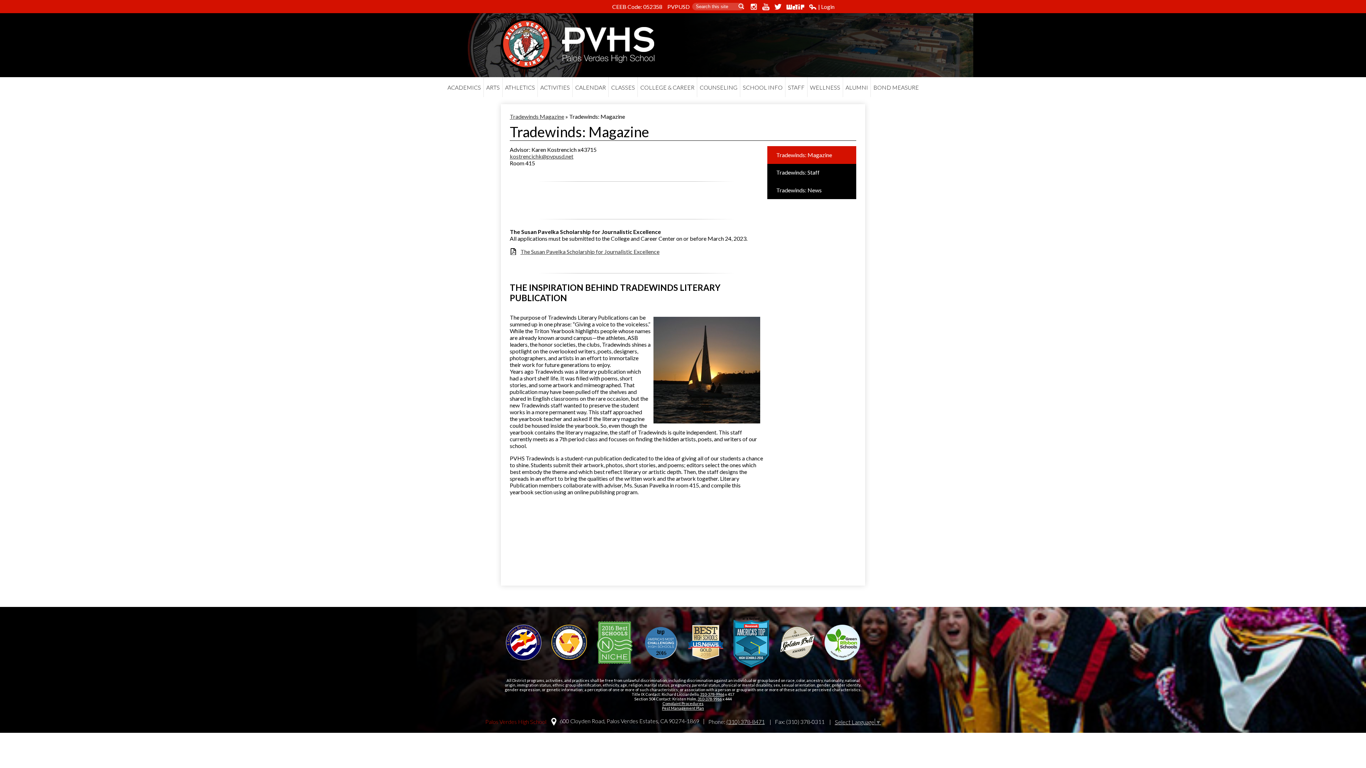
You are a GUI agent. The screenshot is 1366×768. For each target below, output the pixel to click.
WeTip (795, 6)
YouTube (765, 6)
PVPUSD (678, 6)
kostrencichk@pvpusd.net (541, 156)
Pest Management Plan (683, 708)
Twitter (778, 6)
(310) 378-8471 (745, 721)
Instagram (753, 6)
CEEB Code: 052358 (637, 6)
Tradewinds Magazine (537, 116)
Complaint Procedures (683, 703)
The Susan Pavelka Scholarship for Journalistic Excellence (590, 251)
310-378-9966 (712, 694)
